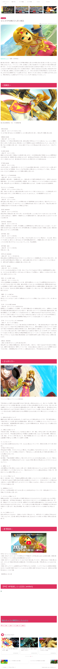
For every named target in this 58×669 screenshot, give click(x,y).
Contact (4, 667)
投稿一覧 (13, 1)
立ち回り (19, 625)
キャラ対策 (29, 1)
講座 (24, 625)
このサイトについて (5, 2)
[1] (7, 9)
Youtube (48, 1)
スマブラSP (13, 625)
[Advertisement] (29, 603)
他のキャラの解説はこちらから (15, 620)
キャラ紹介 (3, 18)
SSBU (3, 625)
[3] (22, 9)
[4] (36, 9)
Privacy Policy (11, 667)
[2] (50, 9)
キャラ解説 (21, 1)
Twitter (38, 1)
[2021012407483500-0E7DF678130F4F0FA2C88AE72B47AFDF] (29, 40)
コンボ (8, 625)
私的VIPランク (5, 58)
